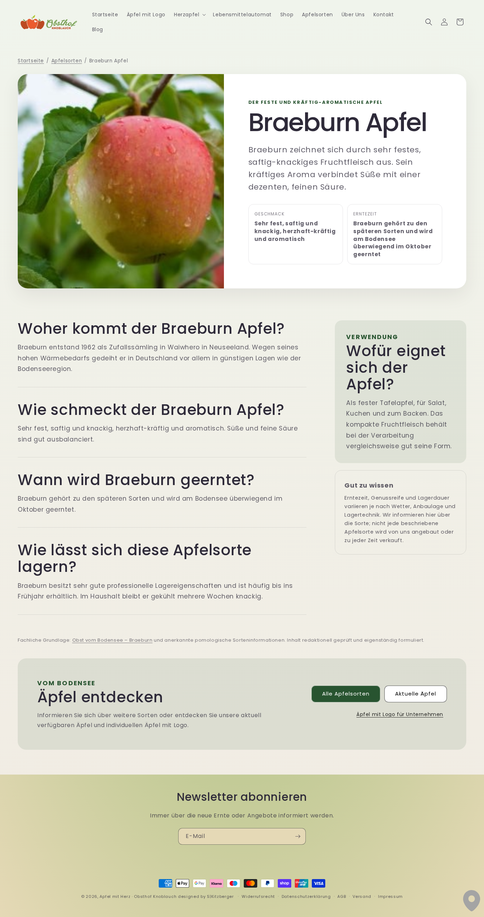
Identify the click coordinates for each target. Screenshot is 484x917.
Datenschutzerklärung (306, 896)
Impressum (390, 896)
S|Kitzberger (220, 896)
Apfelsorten (66, 60)
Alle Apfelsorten (346, 693)
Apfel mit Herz (115, 896)
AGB (341, 896)
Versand (362, 896)
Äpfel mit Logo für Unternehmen (399, 714)
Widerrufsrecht (258, 896)
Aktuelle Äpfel (415, 693)
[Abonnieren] (297, 836)
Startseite (31, 60)
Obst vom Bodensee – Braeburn (112, 640)
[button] (189, 14)
